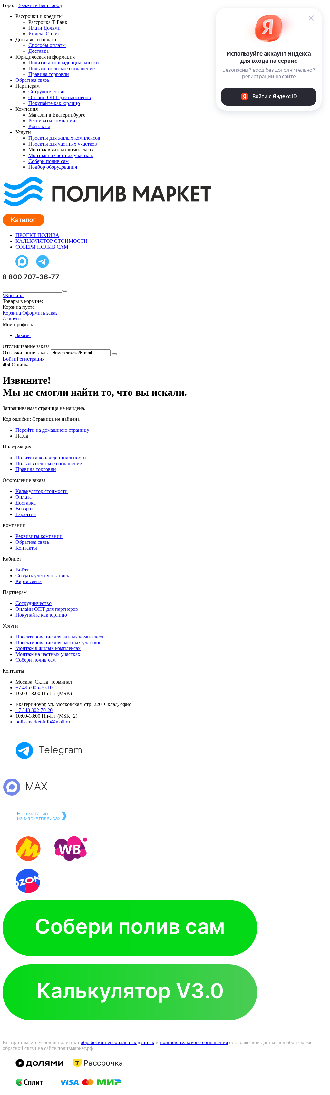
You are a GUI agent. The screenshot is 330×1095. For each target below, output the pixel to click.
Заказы (23, 335)
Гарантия (25, 514)
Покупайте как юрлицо (54, 103)
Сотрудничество (46, 91)
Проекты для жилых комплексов (64, 138)
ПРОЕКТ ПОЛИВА (37, 235)
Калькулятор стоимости (41, 491)
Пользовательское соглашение (61, 68)
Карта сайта (28, 581)
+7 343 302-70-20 (34, 710)
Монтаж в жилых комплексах (48, 648)
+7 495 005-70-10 (34, 687)
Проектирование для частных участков (58, 642)
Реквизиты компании (51, 120)
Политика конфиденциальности (63, 62)
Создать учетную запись (42, 575)
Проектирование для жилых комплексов (60, 636)
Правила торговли (48, 74)
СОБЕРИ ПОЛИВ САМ (41, 247)
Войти (10, 359)
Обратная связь (32, 80)
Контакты (39, 126)
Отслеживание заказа (26, 352)
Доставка (38, 51)
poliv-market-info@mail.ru (42, 721)
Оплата (23, 497)
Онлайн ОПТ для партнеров (59, 97)
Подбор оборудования (52, 167)
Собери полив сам (48, 161)
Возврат (24, 508)
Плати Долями (44, 28)
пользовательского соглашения (194, 1042)
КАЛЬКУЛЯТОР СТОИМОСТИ (51, 241)
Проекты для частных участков (62, 143)
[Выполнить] (114, 354)
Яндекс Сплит (44, 33)
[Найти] (64, 291)
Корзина (12, 313)
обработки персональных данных (117, 1042)
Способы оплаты (47, 45)
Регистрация (30, 359)
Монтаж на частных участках (60, 155)
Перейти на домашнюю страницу (52, 430)
